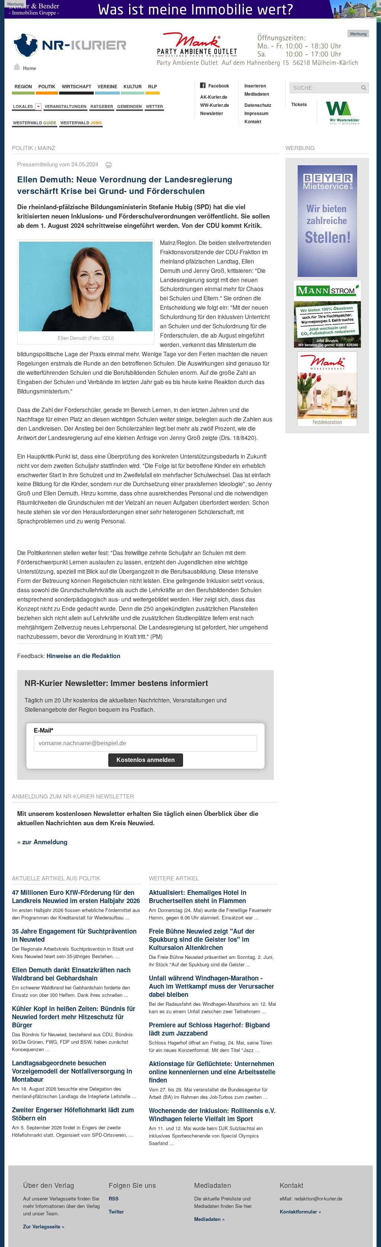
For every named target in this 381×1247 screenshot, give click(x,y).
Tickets (299, 104)
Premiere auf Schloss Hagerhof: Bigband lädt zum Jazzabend (209, 1028)
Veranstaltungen (65, 106)
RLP (152, 86)
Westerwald (34, 122)
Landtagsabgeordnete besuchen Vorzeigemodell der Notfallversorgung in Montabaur (72, 1071)
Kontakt (252, 121)
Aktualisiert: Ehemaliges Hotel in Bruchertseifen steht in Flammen (197, 896)
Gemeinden (129, 106)
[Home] (17, 66)
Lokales (24, 106)
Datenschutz (257, 105)
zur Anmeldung (44, 841)
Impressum (256, 113)
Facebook (218, 85)
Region (23, 86)
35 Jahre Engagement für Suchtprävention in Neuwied (74, 935)
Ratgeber (101, 106)
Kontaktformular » (300, 1211)
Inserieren (255, 85)
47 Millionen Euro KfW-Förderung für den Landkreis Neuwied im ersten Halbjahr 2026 (76, 896)
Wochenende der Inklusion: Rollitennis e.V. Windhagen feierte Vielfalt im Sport (212, 1114)
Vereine (107, 86)
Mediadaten (256, 93)
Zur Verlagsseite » (43, 1226)
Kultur (132, 86)
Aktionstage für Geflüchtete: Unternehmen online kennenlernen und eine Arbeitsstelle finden (212, 1071)
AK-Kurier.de (213, 96)
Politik (47, 86)
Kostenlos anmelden (145, 760)
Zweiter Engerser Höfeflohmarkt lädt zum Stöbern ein (73, 1113)
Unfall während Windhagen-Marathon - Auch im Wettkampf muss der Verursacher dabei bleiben (211, 986)
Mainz (46, 148)
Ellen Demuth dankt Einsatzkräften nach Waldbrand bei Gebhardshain (71, 973)
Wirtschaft (76, 86)
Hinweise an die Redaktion (84, 655)
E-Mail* (43, 730)
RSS (114, 1198)
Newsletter (211, 113)
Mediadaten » (209, 1218)
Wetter (154, 106)
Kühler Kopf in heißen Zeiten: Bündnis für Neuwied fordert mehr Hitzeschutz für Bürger (73, 1016)
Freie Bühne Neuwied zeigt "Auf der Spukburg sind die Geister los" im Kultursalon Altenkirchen (202, 939)
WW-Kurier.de (214, 105)
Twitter (116, 1211)
